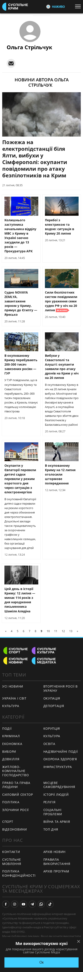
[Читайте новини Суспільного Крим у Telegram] (32, 904)
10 (48, 631)
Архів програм (56, 871)
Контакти (11, 852)
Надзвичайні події (60, 751)
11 (55, 631)
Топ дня (50, 829)
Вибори (9, 751)
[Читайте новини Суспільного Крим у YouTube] (23, 904)
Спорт (7, 821)
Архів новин (54, 852)
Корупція (51, 728)
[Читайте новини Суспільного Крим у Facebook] (5, 904)
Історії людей (56, 794)
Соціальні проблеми (52, 812)
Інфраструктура (57, 767)
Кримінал (11, 736)
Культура (10, 706)
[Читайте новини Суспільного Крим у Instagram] (14, 904)
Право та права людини (16, 785)
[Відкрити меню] (79, 6)
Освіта (49, 744)
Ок (41, 962)
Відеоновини (14, 829)
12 (63, 631)
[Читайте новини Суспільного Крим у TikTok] (50, 904)
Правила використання (56, 861)
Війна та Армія (56, 821)
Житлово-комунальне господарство (15, 771)
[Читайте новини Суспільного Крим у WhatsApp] (41, 904)
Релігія (49, 802)
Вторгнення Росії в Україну (60, 688)
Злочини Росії (15, 810)
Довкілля (10, 759)
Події (7, 728)
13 (70, 631)
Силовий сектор (17, 794)
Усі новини (12, 686)
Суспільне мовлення (11, 861)
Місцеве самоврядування (59, 785)
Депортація (53, 706)
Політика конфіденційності (19, 873)
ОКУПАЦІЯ (51, 698)
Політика (10, 802)
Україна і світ (14, 698)
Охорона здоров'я (60, 759)
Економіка (12, 744)
